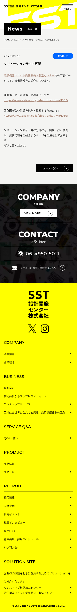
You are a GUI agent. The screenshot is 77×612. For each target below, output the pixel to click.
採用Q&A (10, 531)
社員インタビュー (14, 522)
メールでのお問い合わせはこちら (38, 267)
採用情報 (9, 497)
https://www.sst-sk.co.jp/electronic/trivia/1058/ (36, 115)
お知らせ (63, 55)
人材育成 (9, 506)
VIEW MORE (32, 213)
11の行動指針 (11, 547)
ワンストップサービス (17, 404)
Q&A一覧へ (11, 438)
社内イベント (12, 514)
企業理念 (9, 362)
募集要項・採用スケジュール (21, 539)
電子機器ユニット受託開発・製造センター (29, 75)
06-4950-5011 (42, 254)
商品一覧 (9, 472)
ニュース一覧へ (49, 168)
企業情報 (9, 354)
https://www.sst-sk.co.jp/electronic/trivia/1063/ (36, 100)
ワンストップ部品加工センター (22, 587)
